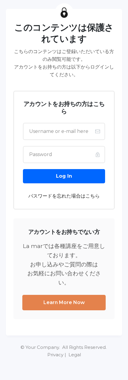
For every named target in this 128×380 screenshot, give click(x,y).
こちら (92, 196)
